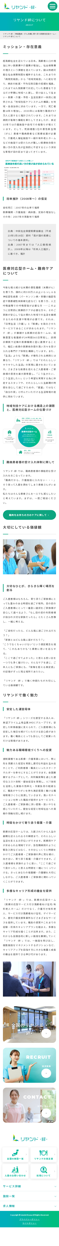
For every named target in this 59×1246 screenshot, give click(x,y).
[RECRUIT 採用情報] (29, 1081)
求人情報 (9, 1206)
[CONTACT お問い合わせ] (29, 1121)
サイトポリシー (29, 1223)
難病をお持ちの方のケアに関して (28, 515)
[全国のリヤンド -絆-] (29, 1041)
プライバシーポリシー (29, 1219)
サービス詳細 (12, 1186)
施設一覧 (9, 1196)
